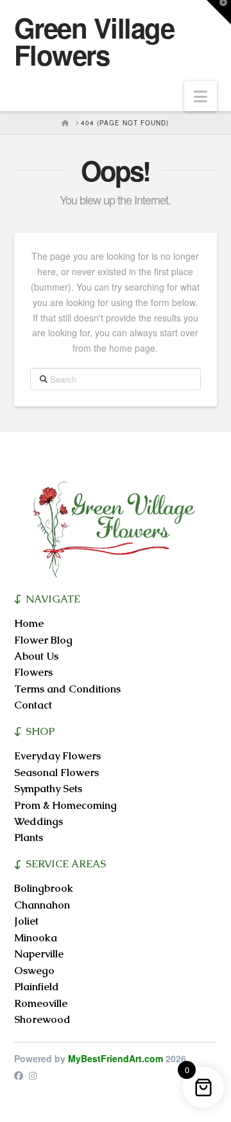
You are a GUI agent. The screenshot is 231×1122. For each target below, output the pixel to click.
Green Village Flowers (94, 41)
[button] (200, 96)
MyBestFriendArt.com (115, 1058)
